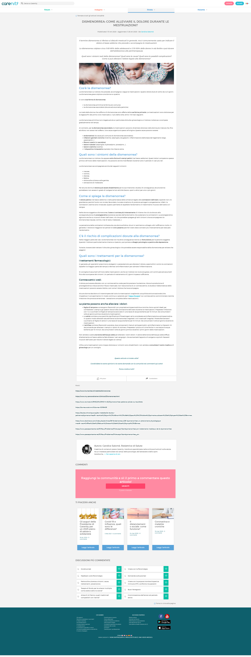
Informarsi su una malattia (137, 621)
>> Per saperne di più (112, 454)
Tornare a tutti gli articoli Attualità (90, 16)
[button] (48, 10)
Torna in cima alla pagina (166, 603)
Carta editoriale (108, 619)
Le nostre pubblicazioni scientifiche (87, 629)
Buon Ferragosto (134, 590)
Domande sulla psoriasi (137, 576)
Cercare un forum (134, 619)
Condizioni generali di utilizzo (112, 624)
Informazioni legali (109, 622)
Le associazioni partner (83, 624)
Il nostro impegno (82, 631)
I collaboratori (81, 626)
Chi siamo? (80, 617)
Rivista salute (133, 617)
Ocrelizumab (86, 569)
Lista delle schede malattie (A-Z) (138, 624)
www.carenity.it (104, 637)
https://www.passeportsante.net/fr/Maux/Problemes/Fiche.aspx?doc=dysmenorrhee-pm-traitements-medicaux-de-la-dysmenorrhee (123, 429)
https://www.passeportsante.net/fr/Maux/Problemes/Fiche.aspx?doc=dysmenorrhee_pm (107, 434)
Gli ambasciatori (81, 622)
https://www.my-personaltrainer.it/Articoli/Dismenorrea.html (97, 396)
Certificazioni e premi (110, 617)
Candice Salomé (147, 32)
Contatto (106, 627)
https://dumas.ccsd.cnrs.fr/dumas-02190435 (91, 407)
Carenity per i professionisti (112, 629)
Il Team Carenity (81, 621)
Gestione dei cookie (109, 626)
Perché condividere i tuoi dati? (85, 619)
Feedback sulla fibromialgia (91, 576)
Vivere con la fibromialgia (138, 569)
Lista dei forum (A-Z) (135, 622)
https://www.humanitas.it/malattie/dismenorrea (92, 391)
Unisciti (229, 3)
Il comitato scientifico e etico (85, 627)
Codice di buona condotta (111, 621)
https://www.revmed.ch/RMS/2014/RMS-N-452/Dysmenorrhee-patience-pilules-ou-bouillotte (109, 402)
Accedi (239, 3)
